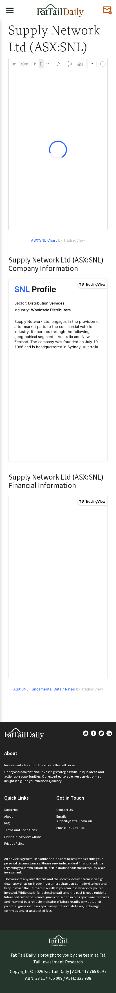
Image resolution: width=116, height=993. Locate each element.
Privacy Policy (14, 843)
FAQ (7, 823)
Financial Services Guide (22, 837)
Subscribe (11, 809)
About (8, 816)
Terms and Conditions (20, 830)
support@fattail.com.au (74, 821)
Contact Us (64, 809)
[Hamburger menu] (9, 10)
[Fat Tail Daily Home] (60, 8)
